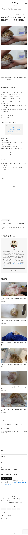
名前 (2, 451)
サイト (3, 462)
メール (3, 456)
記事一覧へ (14, 270)
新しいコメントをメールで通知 (9, 470)
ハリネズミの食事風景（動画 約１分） (13, 502)
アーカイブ (4, 518)
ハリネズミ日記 (11, 23)
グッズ (9, 508)
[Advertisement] (14, 201)
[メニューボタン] (25, 3)
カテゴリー (4, 513)
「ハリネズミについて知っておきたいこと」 (14, 499)
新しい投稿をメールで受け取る (9, 474)
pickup (3, 508)
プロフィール (6, 500)
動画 (14, 508)
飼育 (19, 508)
